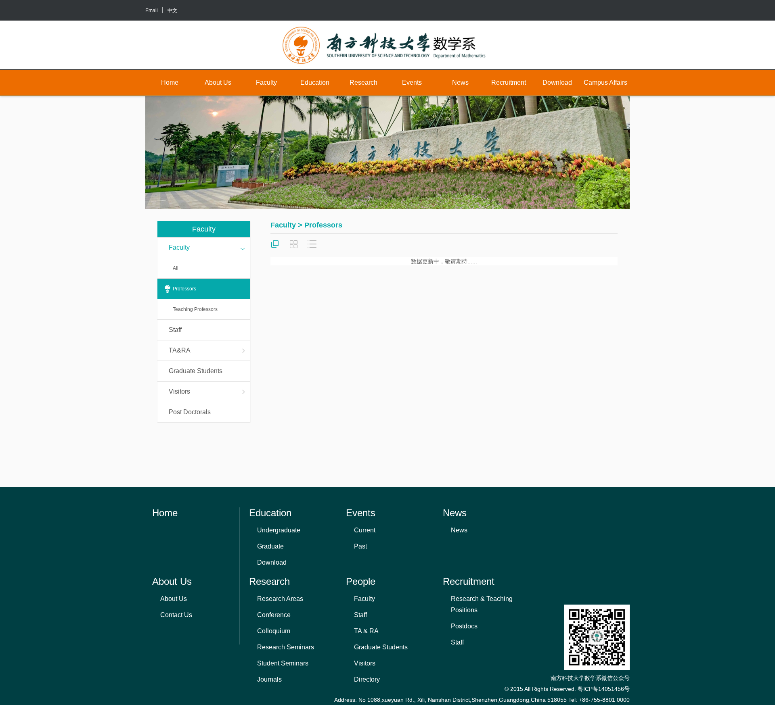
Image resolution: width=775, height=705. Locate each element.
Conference (274, 614)
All (175, 268)
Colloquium (273, 631)
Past (360, 546)
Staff (175, 329)
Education (314, 82)
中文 (172, 10)
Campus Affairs (605, 82)
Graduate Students (195, 370)
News (460, 82)
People (360, 581)
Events (412, 82)
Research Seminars (285, 647)
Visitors (179, 391)
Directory (367, 679)
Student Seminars (282, 663)
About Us (218, 82)
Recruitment (508, 82)
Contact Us (176, 614)
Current (364, 530)
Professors (184, 289)
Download (557, 82)
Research (363, 82)
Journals (269, 679)
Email (151, 10)
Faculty (266, 82)
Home (169, 82)
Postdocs (464, 626)
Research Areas (280, 598)
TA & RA (366, 631)
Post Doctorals (190, 412)
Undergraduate (278, 530)
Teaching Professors (195, 309)
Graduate (270, 546)
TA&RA (180, 350)
